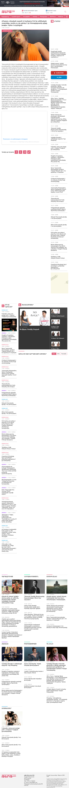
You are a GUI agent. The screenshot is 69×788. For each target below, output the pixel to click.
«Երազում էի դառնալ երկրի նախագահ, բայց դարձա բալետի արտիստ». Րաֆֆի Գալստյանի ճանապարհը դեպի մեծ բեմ (10, 611)
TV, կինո (50, 644)
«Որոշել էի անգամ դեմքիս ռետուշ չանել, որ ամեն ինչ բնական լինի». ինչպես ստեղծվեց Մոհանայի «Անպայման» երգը (10, 599)
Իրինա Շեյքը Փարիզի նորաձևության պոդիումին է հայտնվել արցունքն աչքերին (32, 607)
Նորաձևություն (31, 576)
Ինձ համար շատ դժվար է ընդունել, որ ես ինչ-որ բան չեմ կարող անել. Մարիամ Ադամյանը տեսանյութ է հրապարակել (58, 235)
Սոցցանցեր (5, 310)
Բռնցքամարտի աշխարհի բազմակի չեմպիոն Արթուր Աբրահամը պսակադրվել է (58, 209)
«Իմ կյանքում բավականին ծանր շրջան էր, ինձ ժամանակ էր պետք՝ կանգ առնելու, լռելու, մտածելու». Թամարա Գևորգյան (9, 533)
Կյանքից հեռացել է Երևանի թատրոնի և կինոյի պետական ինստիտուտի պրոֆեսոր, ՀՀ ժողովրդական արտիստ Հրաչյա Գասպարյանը (59, 88)
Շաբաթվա (63, 353)
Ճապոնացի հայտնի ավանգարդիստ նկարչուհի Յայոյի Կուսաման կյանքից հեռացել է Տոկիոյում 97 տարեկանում (58, 54)
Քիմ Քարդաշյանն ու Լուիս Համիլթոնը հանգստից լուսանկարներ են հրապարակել (9, 482)
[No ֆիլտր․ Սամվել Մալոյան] (35, 317)
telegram (24, 152)
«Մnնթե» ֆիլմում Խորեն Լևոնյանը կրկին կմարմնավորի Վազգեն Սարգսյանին (56, 690)
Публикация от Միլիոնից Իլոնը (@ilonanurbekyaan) (24, 141)
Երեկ (58, 353)
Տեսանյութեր (27, 305)
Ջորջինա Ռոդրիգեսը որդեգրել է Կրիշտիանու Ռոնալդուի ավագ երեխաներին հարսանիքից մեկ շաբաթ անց (58, 158)
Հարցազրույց (7, 576)
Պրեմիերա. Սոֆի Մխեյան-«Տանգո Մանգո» (58, 257)
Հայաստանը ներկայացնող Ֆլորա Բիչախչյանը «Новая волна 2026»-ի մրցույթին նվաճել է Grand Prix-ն (58, 190)
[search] (65, 12)
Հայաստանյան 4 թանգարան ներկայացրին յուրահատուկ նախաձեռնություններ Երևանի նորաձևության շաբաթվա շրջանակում (32, 627)
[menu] (67, 16)
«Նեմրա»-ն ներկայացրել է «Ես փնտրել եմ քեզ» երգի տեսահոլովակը (58, 180)
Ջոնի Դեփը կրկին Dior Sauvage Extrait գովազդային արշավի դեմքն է (8, 492)
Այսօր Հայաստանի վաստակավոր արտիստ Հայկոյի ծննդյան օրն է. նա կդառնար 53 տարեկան (58, 170)
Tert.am (8, 11)
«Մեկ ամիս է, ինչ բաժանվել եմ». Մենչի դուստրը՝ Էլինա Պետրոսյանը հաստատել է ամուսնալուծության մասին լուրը (9, 547)
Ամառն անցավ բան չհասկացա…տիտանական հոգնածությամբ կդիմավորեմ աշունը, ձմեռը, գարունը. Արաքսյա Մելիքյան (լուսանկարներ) (59, 118)
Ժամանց (4, 333)
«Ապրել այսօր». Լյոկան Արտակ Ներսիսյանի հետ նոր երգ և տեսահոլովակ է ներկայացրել (59, 65)
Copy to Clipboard (29, 152)
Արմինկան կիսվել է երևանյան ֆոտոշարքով (32, 686)
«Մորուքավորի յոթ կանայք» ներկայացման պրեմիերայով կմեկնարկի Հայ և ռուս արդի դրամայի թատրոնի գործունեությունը (9, 470)
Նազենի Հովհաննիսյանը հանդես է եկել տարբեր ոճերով (34, 672)
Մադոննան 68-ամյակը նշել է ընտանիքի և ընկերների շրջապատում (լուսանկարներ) (59, 266)
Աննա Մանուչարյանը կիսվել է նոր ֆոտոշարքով (59, 225)
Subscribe (60, 73)
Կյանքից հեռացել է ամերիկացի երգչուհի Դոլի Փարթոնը (58, 139)
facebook (16, 152)
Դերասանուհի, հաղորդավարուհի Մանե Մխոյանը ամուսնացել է (57, 200)
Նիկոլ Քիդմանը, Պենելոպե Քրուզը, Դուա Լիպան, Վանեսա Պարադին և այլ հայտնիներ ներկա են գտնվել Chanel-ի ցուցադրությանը (34, 616)
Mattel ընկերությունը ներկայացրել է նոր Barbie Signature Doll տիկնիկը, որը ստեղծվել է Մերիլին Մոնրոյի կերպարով (59, 247)
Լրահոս (57, 21)
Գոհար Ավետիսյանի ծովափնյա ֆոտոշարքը (32, 679)
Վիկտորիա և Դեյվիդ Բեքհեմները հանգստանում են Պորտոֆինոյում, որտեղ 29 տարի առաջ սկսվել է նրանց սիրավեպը (9, 518)
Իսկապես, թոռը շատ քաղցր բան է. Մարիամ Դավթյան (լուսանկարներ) (58, 148)
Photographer (30, 644)
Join (60, 77)
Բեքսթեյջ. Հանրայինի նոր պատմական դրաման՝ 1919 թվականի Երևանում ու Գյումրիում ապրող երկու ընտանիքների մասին (57, 700)
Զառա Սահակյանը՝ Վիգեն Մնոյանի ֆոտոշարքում (32, 664)
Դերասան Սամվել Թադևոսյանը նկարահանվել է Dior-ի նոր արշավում (58, 130)
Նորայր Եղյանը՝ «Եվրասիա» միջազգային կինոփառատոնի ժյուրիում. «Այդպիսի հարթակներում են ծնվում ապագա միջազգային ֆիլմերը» (12, 634)
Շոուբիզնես (7, 31)
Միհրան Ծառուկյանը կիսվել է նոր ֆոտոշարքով (59, 217)
